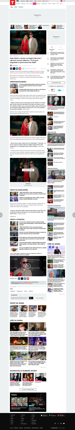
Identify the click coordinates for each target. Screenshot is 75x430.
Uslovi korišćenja (13, 286)
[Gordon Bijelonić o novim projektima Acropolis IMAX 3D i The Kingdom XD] (37, 401)
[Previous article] (1, 215)
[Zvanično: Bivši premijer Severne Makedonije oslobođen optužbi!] (50, 150)
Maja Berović (19, 291)
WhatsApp (21, 283)
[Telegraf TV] (64, 423)
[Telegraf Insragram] (61, 423)
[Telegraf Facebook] (55, 423)
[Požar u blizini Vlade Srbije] (50, 164)
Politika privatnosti (35, 427)
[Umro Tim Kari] (40, 27)
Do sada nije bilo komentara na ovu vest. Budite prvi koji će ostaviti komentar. (19, 298)
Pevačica (31, 291)
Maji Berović (37, 71)
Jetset (11, 55)
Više (61, 3)
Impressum (21, 427)
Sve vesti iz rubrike (28, 389)
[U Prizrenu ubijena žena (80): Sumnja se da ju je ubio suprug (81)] (50, 159)
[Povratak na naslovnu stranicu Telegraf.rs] (12, 2)
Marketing (16, 427)
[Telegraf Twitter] (58, 423)
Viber (26, 283)
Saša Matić (16, 72)
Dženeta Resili (15, 65)
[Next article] (73, 215)
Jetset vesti (15, 55)
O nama (11, 427)
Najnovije (52, 94)
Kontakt (41, 427)
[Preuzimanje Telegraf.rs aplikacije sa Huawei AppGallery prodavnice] (61, 415)
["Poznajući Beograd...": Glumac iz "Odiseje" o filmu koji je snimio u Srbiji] (50, 192)
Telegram (30, 283)
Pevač (25, 291)
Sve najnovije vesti (56, 82)
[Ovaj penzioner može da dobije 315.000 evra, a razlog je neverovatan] (50, 239)
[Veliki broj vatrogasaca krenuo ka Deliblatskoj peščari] (19, 401)
